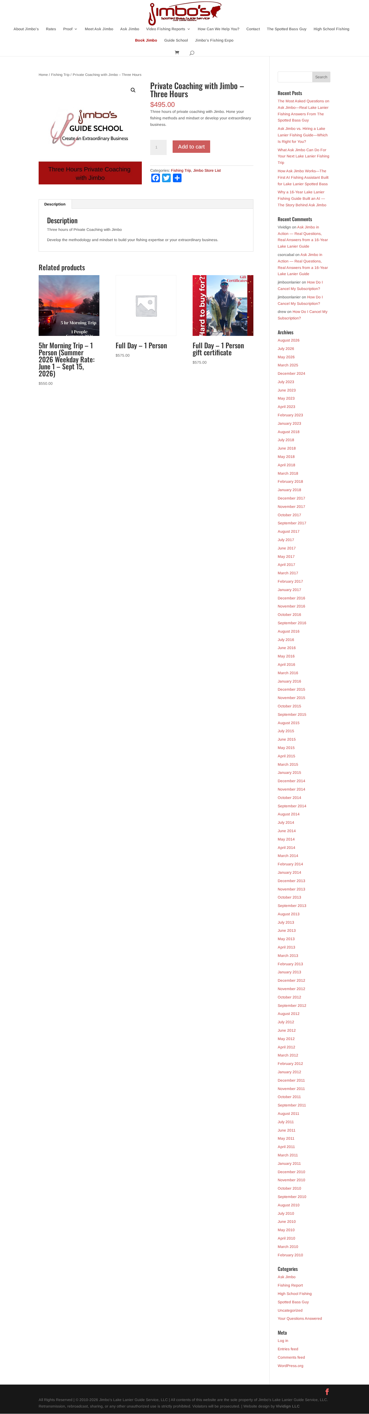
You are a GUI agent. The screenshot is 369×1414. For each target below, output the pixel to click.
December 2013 (291, 881)
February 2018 (290, 481)
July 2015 (286, 731)
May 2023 (286, 398)
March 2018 (288, 473)
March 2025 (288, 365)
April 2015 (286, 756)
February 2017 (290, 581)
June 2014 (287, 831)
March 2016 (288, 673)
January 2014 (289, 872)
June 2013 (287, 930)
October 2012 (289, 997)
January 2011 (289, 1163)
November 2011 (291, 1088)
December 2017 (291, 498)
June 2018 (287, 448)
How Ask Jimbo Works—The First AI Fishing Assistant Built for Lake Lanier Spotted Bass (303, 177)
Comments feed (291, 1357)
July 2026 (286, 348)
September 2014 (292, 806)
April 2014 (286, 847)
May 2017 (286, 556)
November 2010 (291, 1180)
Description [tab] (55, 204)
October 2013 (289, 897)
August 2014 (289, 814)
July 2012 (286, 1022)
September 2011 (292, 1105)
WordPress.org (290, 1366)
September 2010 (292, 1196)
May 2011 (286, 1138)
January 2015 (289, 772)
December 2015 (291, 689)
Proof (67, 29)
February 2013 (290, 964)
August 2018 (289, 432)
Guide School (176, 40)
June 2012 (287, 1030)
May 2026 (286, 357)
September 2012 (292, 1005)
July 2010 (286, 1213)
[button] (133, 90)
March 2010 (288, 1246)
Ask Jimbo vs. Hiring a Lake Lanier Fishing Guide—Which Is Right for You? (303, 135)
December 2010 (291, 1172)
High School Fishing (331, 29)
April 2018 (286, 465)
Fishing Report (290, 1285)
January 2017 (289, 590)
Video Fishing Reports (165, 29)
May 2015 (286, 747)
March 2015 (288, 764)
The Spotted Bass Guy (287, 29)
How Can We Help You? (218, 29)
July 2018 (286, 440)
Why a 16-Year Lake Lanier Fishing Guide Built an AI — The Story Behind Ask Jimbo (302, 198)
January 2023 (289, 423)
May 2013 (286, 939)
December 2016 (291, 598)
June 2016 (287, 648)
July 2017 (286, 540)
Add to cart (191, 147)
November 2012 (291, 989)
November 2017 (291, 506)
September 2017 (292, 523)
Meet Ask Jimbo (99, 29)
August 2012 (289, 1013)
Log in (283, 1340)
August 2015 (289, 723)
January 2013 (289, 972)
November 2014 (291, 789)
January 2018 (289, 490)
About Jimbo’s (26, 29)
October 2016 (289, 614)
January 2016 (289, 681)
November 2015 (291, 698)
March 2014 (288, 855)
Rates (51, 29)
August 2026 (289, 340)
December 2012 (291, 980)
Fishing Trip (60, 75)
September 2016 (292, 623)
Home (43, 75)
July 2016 (286, 639)
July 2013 (286, 922)
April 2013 (286, 947)
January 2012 (289, 1072)
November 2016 (291, 606)
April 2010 (286, 1238)
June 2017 (287, 548)
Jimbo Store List (207, 170)
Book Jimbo (146, 40)
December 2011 (291, 1080)
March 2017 (288, 573)
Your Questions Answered (300, 1318)
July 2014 (286, 822)
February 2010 (290, 1255)
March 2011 (288, 1155)
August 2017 (289, 531)
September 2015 (292, 714)
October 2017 (289, 515)
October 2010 (289, 1188)
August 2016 (289, 631)
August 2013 (289, 914)
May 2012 (286, 1039)
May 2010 (286, 1230)
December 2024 (291, 373)
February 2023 (290, 415)
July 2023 (286, 382)
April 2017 (286, 564)
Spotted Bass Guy (293, 1302)
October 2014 (289, 797)
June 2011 (287, 1130)
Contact (253, 29)
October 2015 (289, 706)
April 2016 (286, 664)
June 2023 (287, 390)
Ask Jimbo (129, 29)
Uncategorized (290, 1310)
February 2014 (290, 864)
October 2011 (289, 1097)
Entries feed (288, 1349)
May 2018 (286, 456)
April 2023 (286, 406)
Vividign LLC (288, 1406)
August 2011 (288, 1113)
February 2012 (290, 1063)
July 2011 (286, 1122)
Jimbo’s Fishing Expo (214, 40)
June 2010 (287, 1221)
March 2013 (288, 955)
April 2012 (286, 1047)
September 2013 (292, 905)
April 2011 (286, 1147)
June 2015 (287, 739)
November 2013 (291, 889)
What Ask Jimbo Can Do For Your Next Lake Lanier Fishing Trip (303, 156)
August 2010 (289, 1205)
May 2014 (286, 839)
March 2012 (288, 1055)
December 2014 (291, 781)
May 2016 (286, 656)
